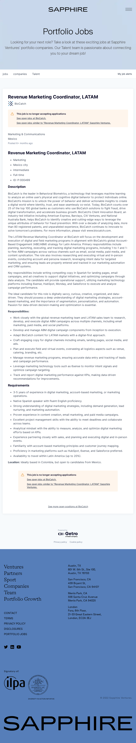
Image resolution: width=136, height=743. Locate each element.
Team (10, 592)
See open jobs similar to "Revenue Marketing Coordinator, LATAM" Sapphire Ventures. (64, 122)
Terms (8, 618)
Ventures (13, 567)
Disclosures (13, 628)
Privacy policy (60, 542)
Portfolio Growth (22, 599)
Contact (10, 613)
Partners (13, 573)
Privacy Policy (15, 623)
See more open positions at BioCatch (68, 506)
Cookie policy (76, 542)
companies (20, 74)
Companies (16, 586)
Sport (10, 580)
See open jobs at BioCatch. (31, 118)
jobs (5, 74)
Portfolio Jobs (15, 634)
